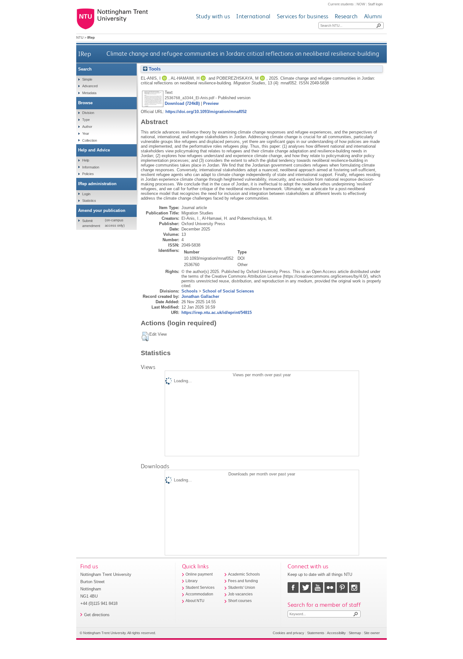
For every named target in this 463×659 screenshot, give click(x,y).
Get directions (97, 614)
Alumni (373, 16)
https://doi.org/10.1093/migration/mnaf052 (206, 111)
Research (346, 16)
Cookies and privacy (288, 633)
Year (85, 133)
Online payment (199, 574)
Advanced (90, 86)
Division (88, 113)
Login (86, 194)
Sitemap (355, 633)
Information (90, 167)
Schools (189, 291)
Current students (341, 4)
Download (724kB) (182, 103)
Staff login (375, 4)
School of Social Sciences (228, 291)
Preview (211, 103)
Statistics (89, 200)
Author (87, 126)
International (253, 16)
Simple (87, 79)
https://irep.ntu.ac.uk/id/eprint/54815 (216, 312)
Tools (154, 68)
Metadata (89, 93)
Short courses (240, 601)
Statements (315, 633)
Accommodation (199, 594)
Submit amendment (91, 223)
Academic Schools (244, 574)
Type (86, 120)
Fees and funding (243, 581)
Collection (89, 140)
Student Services (200, 587)
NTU (79, 37)
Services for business (303, 16)
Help (85, 160)
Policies (88, 174)
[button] (145, 336)
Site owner (372, 633)
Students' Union (241, 587)
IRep (84, 54)
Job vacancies (240, 594)
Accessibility (336, 633)
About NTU (195, 601)
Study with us (213, 16)
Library (191, 581)
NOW (361, 4)
